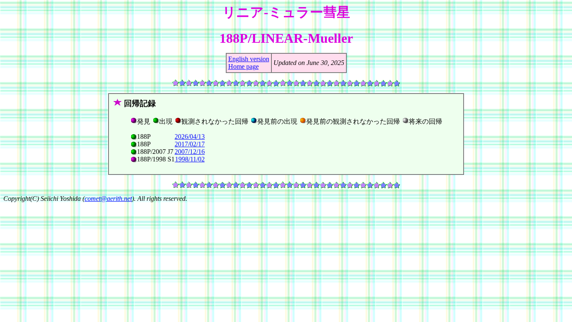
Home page (243, 66)
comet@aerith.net (108, 198)
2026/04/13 (190, 136)
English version (248, 58)
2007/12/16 (190, 151)
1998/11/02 (190, 159)
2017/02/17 (190, 144)
